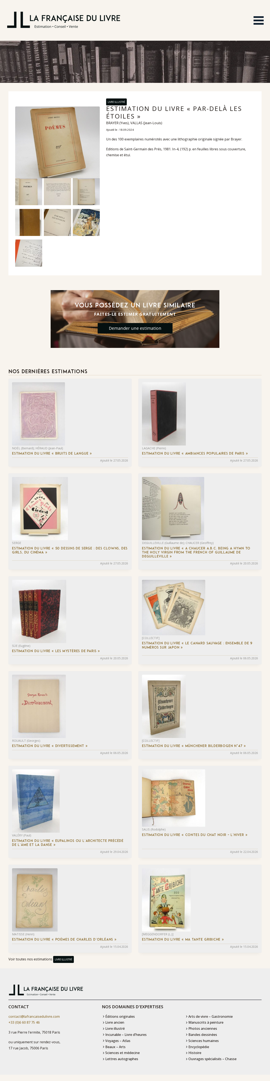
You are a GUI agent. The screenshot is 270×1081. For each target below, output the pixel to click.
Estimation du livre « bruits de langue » (52, 453)
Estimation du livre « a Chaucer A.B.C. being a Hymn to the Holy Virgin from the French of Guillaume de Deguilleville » (196, 552)
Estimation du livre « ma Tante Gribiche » (183, 939)
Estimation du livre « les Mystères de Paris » (56, 651)
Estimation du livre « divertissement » (50, 746)
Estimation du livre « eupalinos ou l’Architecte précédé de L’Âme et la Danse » (68, 843)
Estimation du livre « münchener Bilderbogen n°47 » (194, 746)
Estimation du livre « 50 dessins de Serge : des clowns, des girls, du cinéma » (70, 550)
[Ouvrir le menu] (259, 20)
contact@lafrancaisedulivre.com (34, 1016)
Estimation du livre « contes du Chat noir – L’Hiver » (194, 835)
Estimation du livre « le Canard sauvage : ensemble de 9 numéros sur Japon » (197, 645)
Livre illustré (116, 102)
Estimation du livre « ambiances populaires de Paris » (195, 453)
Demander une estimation (135, 328)
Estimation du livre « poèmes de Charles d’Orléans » (64, 939)
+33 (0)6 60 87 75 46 (24, 1022)
